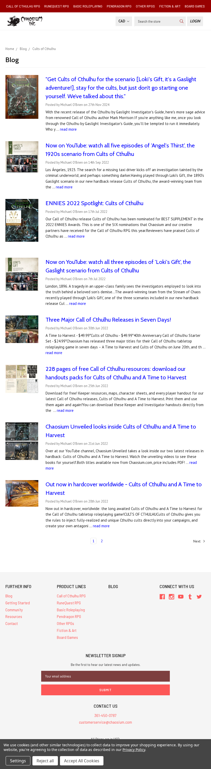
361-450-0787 (105, 715)
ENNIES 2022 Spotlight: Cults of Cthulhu (94, 203)
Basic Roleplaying (87, 6)
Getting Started (17, 602)
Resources (13, 616)
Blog (8, 595)
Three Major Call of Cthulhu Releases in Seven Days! (108, 319)
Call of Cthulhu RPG (23, 6)
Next (197, 541)
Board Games (195, 6)
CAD (122, 21)
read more (68, 129)
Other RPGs (145, 6)
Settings (18, 761)
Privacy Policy (133, 749)
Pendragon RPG (119, 6)
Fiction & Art (170, 6)
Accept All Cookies (81, 761)
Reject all (45, 761)
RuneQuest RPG (56, 6)
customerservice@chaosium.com (105, 722)
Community (14, 609)
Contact (11, 623)
